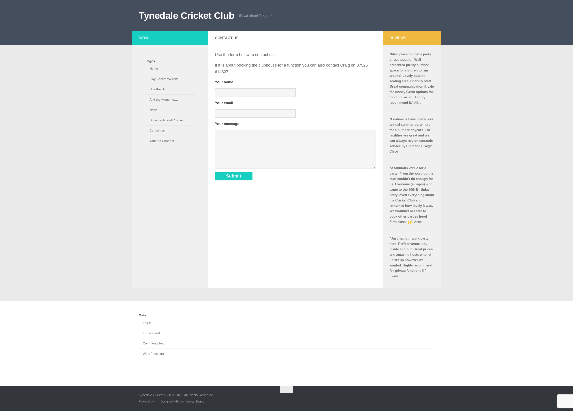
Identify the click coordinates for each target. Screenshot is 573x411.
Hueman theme (194, 401)
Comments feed (154, 343)
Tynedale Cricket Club (187, 15)
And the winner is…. (164, 99)
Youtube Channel (162, 141)
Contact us (157, 130)
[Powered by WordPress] (156, 401)
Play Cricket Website (164, 79)
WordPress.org (153, 353)
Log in (147, 322)
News (153, 110)
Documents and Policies (167, 120)
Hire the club (158, 89)
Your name (224, 82)
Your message (227, 124)
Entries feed (151, 333)
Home (154, 68)
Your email (224, 103)
